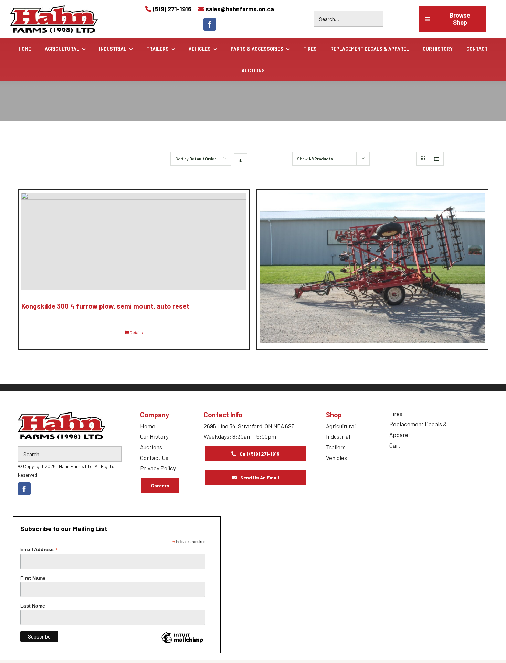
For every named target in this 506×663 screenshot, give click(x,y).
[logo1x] (61, 425)
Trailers (336, 446)
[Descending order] (240, 160)
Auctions (151, 446)
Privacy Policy (158, 468)
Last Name (32, 606)
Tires (395, 413)
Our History (154, 436)
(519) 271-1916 (172, 9)
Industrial (338, 436)
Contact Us (154, 457)
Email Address (39, 549)
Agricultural (341, 425)
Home (147, 425)
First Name (32, 578)
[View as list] (436, 158)
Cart (395, 445)
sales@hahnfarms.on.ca (239, 9)
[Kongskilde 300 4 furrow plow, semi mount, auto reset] (133, 241)
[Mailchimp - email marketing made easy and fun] (182, 643)
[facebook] (209, 24)
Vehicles (336, 457)
